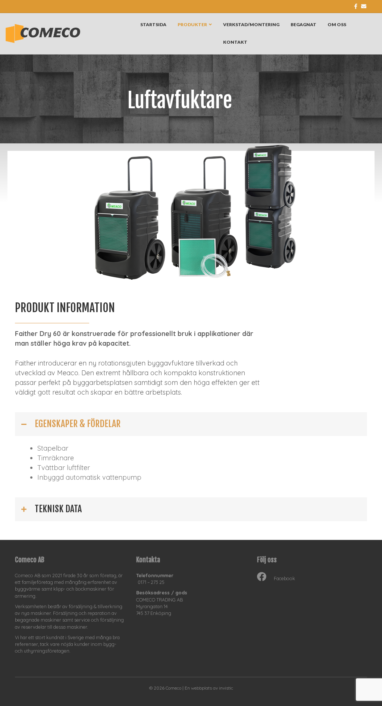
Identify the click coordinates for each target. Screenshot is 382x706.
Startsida (153, 24)
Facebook (284, 578)
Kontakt (235, 42)
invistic (226, 688)
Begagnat (303, 24)
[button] (191, 424)
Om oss (337, 24)
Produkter (192, 24)
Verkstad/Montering (251, 24)
